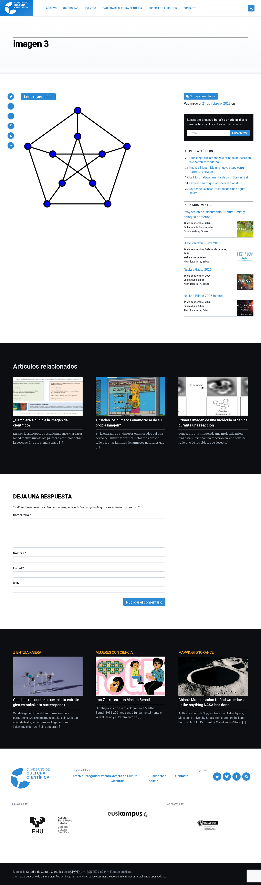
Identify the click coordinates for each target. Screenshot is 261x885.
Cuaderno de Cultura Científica (43, 876)
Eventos (105, 776)
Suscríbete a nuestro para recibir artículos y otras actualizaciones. (217, 122)
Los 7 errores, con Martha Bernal (123, 700)
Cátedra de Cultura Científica (124, 778)
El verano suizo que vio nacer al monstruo (215, 183)
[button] (11, 96)
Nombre (19, 553)
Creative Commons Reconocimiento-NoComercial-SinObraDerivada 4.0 (126, 876)
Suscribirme (240, 133)
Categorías (91, 776)
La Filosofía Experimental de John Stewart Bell (218, 177)
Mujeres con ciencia (114, 652)
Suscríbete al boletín (157, 778)
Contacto (181, 776)
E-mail (18, 568)
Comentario (22, 515)
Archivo (78, 776)
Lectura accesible (38, 97)
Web (16, 583)
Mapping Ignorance (196, 652)
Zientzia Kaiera (27, 652)
